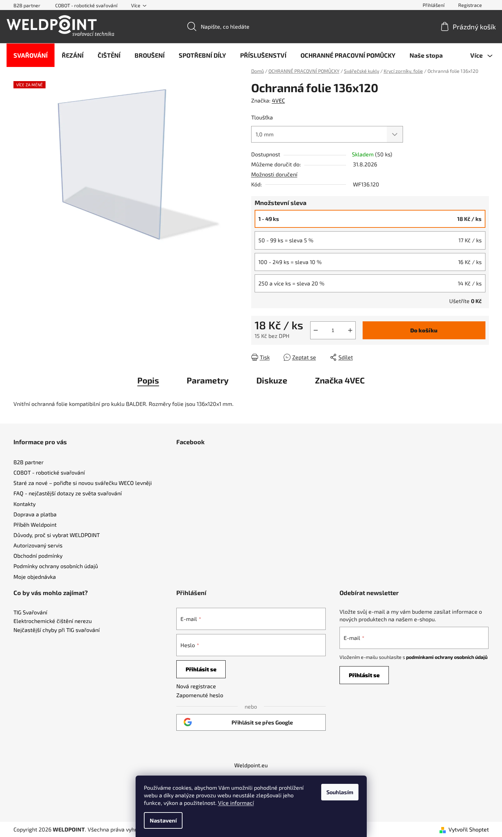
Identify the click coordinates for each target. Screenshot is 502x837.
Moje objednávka (34, 576)
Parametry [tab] (208, 380)
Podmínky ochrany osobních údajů (55, 566)
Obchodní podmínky (37, 555)
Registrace (470, 5)
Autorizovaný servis (37, 545)
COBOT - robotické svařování (86, 5)
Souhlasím (339, 792)
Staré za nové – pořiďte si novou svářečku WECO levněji (82, 482)
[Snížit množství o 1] (316, 330)
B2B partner (26, 5)
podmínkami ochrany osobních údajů (447, 657)
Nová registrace (196, 686)
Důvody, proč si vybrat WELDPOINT (56, 535)
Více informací (236, 802)
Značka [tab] (340, 380)
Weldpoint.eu (251, 765)
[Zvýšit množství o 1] (350, 330)
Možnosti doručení (274, 174)
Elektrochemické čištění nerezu (52, 621)
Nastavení (163, 820)
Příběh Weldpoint (35, 524)
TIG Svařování (30, 612)
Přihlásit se (201, 669)
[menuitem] (31, 55)
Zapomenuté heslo (199, 695)
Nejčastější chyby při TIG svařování (56, 630)
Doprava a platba (35, 514)
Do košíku (423, 330)
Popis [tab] (148, 380)
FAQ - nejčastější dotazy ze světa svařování (67, 493)
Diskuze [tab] (271, 380)
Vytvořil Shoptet (469, 829)
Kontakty (24, 503)
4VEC (278, 100)
